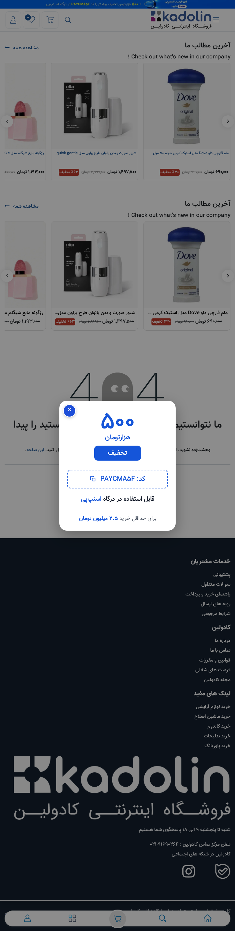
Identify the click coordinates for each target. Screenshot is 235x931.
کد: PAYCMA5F (122, 479)
